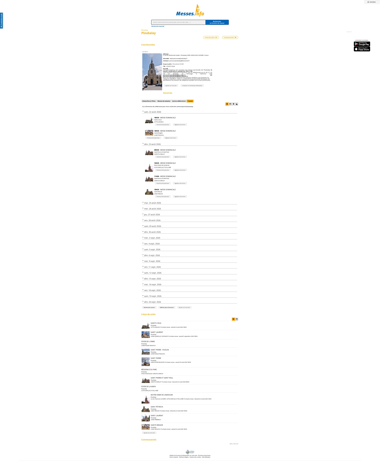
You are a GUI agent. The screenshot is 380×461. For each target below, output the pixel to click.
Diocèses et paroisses (204, 455)
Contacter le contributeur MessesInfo (192, 85)
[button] (227, 104)
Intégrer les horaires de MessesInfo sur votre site (183, 455)
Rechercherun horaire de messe (217, 22)
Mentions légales (184, 457)
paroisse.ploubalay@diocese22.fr (179, 60)
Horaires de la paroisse (163, 124)
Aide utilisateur (206, 457)
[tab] (148, 101)
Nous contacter (174, 457)
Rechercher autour (149, 307)
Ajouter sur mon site (171, 85)
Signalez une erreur (180, 124)
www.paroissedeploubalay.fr (178, 58)
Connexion (373, 2)
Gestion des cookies (195, 457)
